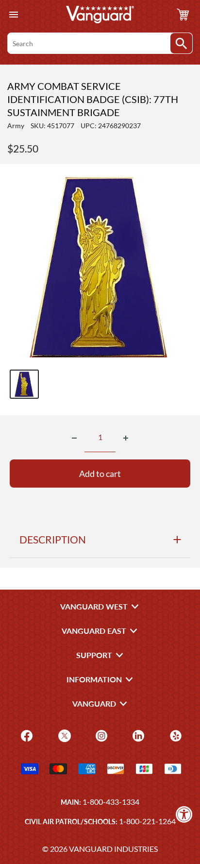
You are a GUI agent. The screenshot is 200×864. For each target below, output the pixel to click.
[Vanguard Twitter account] (63, 735)
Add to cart (100, 473)
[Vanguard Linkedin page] (137, 735)
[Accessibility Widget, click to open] (184, 814)
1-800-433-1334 (111, 801)
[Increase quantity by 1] (126, 438)
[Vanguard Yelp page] (174, 735)
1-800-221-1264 (147, 821)
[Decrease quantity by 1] (74, 438)
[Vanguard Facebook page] (25, 735)
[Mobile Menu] (13, 15)
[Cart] (183, 14)
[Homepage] (100, 14)
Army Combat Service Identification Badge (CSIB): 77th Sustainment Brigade (92, 99)
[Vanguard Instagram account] (100, 735)
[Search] (181, 43)
